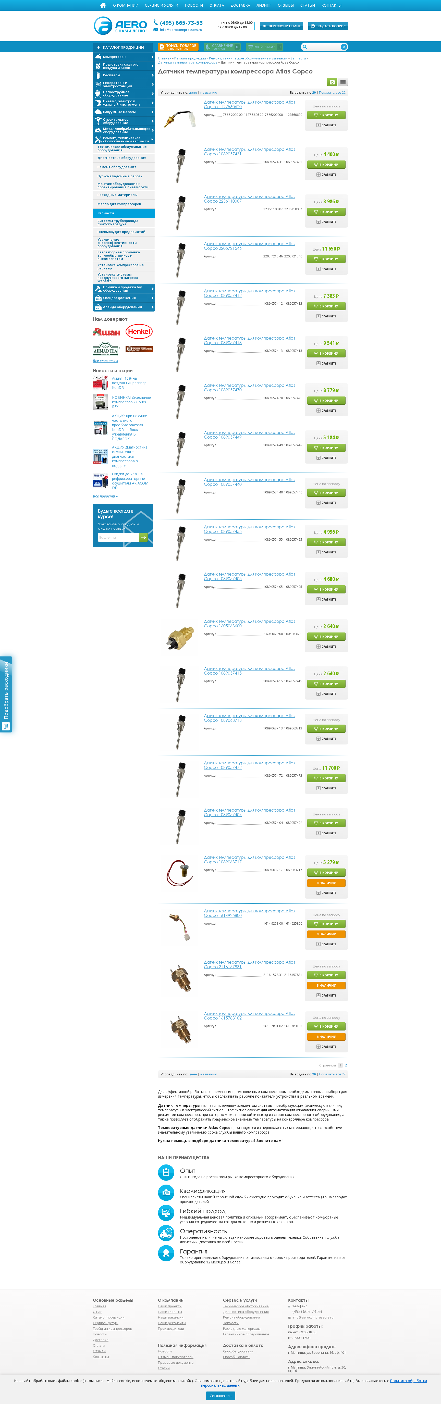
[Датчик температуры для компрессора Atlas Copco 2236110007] (179, 212)
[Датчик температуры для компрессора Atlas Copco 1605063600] (179, 637)
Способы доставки (238, 1351)
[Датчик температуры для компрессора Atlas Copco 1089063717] (179, 873)
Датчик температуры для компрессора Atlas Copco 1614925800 (249, 913)
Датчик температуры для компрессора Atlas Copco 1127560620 (249, 104)
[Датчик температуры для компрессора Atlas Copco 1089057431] (179, 165)
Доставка (240, 5)
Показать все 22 (332, 92)
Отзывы (286, 5)
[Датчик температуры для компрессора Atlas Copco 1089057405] (179, 590)
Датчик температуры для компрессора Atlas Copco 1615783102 (249, 1016)
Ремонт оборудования (241, 1317)
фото (332, 82)
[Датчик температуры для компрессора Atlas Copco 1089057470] (179, 401)
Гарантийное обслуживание (246, 1334)
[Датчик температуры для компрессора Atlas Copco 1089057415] (179, 684)
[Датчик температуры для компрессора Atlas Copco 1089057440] (179, 495)
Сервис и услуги (161, 5)
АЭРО (121, 25)
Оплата (217, 5)
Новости (194, 5)
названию (208, 92)
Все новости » (105, 496)
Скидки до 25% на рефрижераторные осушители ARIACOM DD (130, 481)
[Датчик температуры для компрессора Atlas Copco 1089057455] (179, 542)
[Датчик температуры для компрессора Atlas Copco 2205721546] (179, 259)
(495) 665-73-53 (181, 22)
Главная (103, 5)
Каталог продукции (109, 1317)
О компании (125, 5)
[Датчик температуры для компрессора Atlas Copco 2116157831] (179, 978)
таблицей (343, 82)
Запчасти (231, 1323)
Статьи (307, 5)
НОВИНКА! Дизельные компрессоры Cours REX (131, 402)
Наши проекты (170, 1306)
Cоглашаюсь (220, 1395)
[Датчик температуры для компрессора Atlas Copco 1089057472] (179, 778)
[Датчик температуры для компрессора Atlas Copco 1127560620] (179, 118)
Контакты (331, 5)
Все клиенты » (105, 360)
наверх (359, 1320)
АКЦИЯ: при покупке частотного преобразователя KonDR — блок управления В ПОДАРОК (129, 427)
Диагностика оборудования (246, 1311)
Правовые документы (176, 1362)
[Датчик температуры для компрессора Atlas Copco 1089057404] (179, 826)
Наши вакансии (170, 1317)
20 (314, 92)
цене (193, 92)
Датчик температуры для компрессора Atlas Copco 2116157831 (249, 964)
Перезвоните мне (285, 26)
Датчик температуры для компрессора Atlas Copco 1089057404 (249, 812)
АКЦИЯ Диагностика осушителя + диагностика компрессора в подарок (130, 456)
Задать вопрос (331, 26)
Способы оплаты (236, 1357)
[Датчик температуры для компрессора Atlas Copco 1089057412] (179, 306)
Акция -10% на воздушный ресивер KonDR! (129, 383)
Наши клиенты (170, 1311)
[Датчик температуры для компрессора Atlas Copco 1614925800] (179, 926)
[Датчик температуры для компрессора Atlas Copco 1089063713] (179, 731)
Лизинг (264, 5)
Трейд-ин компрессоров (112, 1328)
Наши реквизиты (172, 1323)
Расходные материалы (242, 1328)
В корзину (329, 115)
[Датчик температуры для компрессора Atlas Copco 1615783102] (179, 1029)
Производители (171, 1328)
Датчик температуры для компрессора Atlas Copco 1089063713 (249, 718)
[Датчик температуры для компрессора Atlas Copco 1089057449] (179, 448)
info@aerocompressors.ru (181, 29)
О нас (97, 1311)
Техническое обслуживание (246, 1306)
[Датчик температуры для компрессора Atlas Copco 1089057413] (179, 354)
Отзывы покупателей (175, 1357)
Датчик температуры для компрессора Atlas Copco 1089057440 (249, 482)
